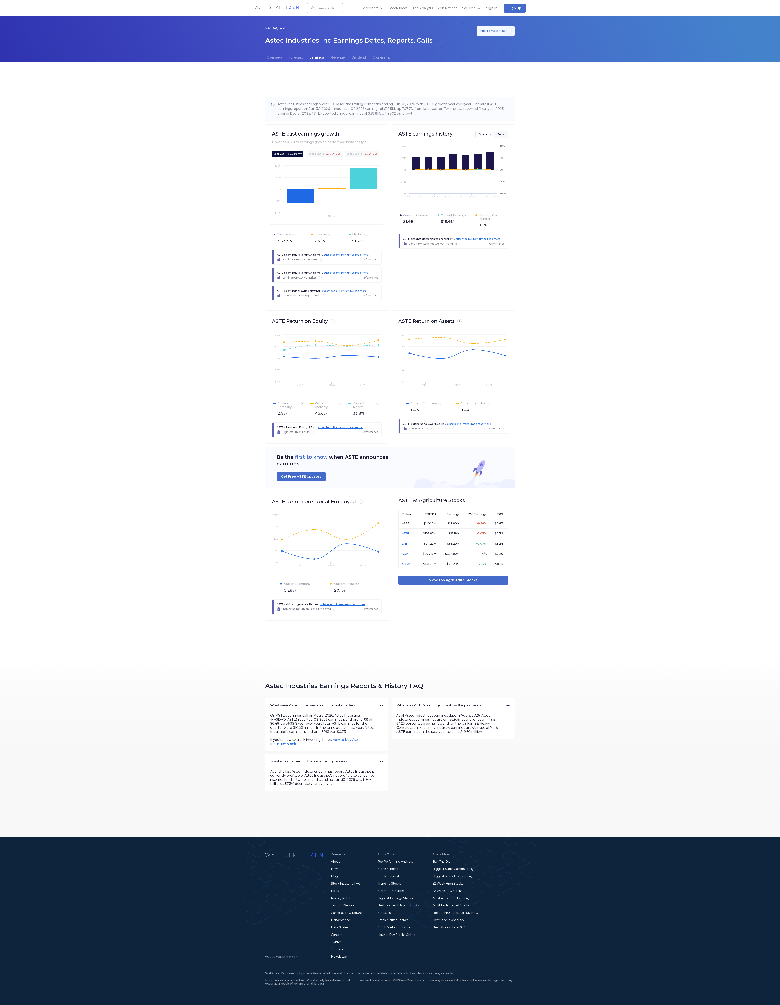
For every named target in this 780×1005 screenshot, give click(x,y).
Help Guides (339, 927)
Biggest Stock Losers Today (452, 876)
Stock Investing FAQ (346, 883)
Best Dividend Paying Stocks (398, 905)
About (335, 861)
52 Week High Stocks (448, 883)
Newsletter (339, 956)
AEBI (405, 533)
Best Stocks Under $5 (448, 920)
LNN (405, 543)
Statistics (384, 913)
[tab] (274, 57)
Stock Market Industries (395, 927)
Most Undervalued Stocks (451, 905)
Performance (340, 920)
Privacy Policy (341, 898)
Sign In (491, 8)
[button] (326, 705)
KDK (405, 554)
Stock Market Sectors (393, 920)
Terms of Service (343, 905)
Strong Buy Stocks (391, 891)
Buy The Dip (441, 861)
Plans (335, 891)
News (335, 869)
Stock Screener (389, 869)
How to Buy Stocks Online (396, 935)
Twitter (336, 942)
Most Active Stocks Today (451, 898)
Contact (336, 935)
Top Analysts (422, 8)
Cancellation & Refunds (347, 913)
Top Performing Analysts (395, 861)
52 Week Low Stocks (447, 891)
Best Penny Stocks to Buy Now (455, 913)
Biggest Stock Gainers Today (453, 869)
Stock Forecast (388, 876)
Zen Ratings (447, 8)
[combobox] (325, 8)
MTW (406, 564)
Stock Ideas (398, 8)
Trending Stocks (389, 883)
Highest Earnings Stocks (395, 898)
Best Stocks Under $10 (449, 927)
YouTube (337, 949)
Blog (334, 876)
